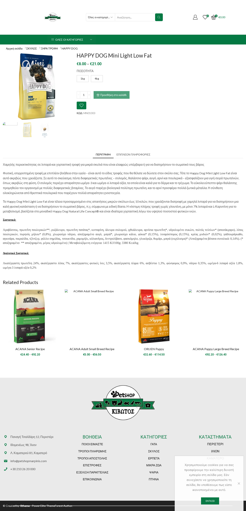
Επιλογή (30, 317)
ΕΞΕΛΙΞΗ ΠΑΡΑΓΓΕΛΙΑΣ (92, 472)
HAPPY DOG (70, 48)
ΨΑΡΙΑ (153, 472)
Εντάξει (210, 500)
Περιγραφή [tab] (103, 154)
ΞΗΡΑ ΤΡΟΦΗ (49, 48)
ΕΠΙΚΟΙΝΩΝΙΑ (92, 479)
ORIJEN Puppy (154, 349)
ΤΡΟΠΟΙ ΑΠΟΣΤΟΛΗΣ (92, 458)
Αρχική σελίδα (14, 48)
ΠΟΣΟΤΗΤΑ (85, 71)
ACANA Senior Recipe (30, 349)
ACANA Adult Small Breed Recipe (92, 349)
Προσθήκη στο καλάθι (113, 94)
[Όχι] (239, 483)
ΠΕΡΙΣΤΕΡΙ (215, 444)
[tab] (103, 154)
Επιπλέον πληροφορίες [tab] (133, 154)
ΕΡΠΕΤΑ (154, 458)
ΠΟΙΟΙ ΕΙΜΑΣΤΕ (92, 444)
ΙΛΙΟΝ (215, 451)
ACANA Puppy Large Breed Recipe (216, 349)
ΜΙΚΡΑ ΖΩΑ (153, 465)
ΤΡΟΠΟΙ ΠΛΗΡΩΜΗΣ (92, 451)
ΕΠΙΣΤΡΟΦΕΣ (92, 465)
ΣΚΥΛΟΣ (31, 48)
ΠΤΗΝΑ (154, 479)
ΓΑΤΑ (153, 444)
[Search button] (159, 17)
